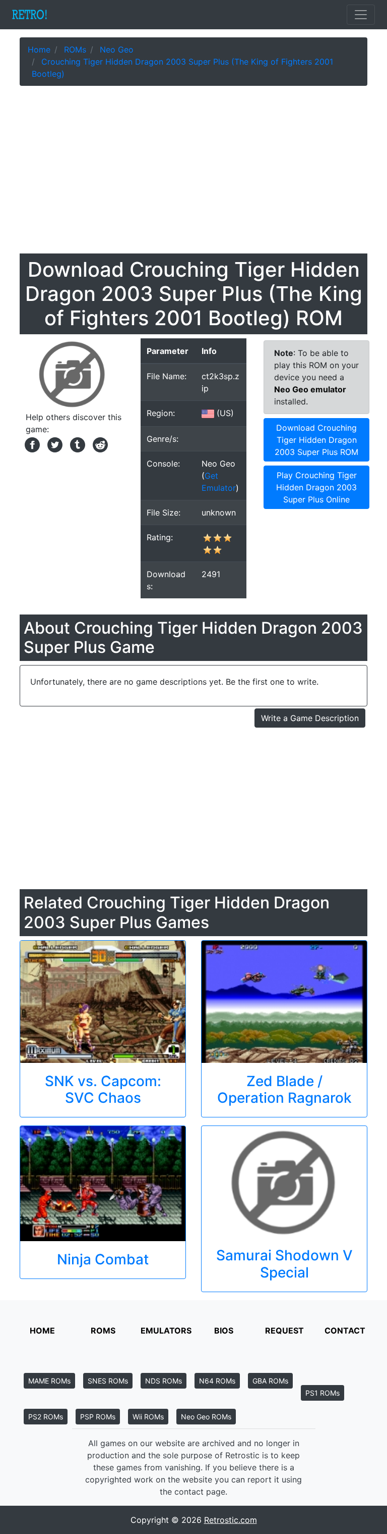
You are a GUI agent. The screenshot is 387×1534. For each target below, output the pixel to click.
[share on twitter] (53, 444)
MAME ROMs (49, 1380)
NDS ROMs (163, 1380)
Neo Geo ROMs (206, 1416)
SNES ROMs (108, 1380)
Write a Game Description (310, 718)
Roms (103, 1330)
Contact (345, 1330)
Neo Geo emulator (310, 389)
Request (284, 1330)
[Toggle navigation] (361, 15)
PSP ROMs (97, 1416)
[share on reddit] (98, 444)
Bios (223, 1330)
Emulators (166, 1330)
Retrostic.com (230, 1520)
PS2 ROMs (45, 1416)
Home (42, 1330)
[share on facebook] (31, 444)
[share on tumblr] (76, 444)
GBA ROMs (270, 1380)
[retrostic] (29, 14)
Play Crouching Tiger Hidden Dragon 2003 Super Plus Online (316, 487)
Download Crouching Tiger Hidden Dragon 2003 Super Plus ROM (316, 440)
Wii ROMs (148, 1416)
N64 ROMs (217, 1380)
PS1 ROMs (322, 1393)
